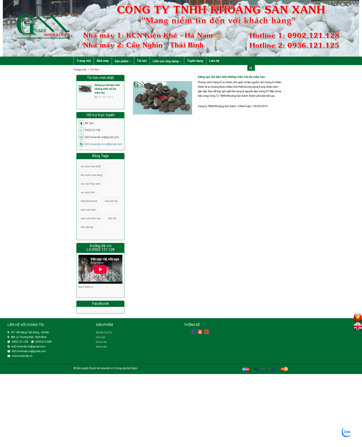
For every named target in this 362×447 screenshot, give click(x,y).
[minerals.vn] (181, 28)
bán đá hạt (87, 227)
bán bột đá (111, 201)
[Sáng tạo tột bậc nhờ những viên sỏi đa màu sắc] (162, 97)
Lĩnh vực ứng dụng (166, 61)
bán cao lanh (88, 209)
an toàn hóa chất (91, 166)
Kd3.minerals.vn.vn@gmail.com (103, 144)
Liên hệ (214, 61)
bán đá (112, 218)
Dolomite (101, 341)
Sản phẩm (122, 61)
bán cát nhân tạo (91, 218)
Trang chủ (84, 61)
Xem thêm (85, 286)
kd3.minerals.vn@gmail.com (28, 346)
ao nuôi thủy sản (90, 183)
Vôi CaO (100, 337)
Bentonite (101, 346)
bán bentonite (89, 201)
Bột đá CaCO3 (104, 332)
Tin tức (142, 61)
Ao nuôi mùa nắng (92, 175)
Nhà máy (103, 61)
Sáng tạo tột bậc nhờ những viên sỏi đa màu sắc (231, 77)
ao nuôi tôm (88, 192)
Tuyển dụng (195, 61)
